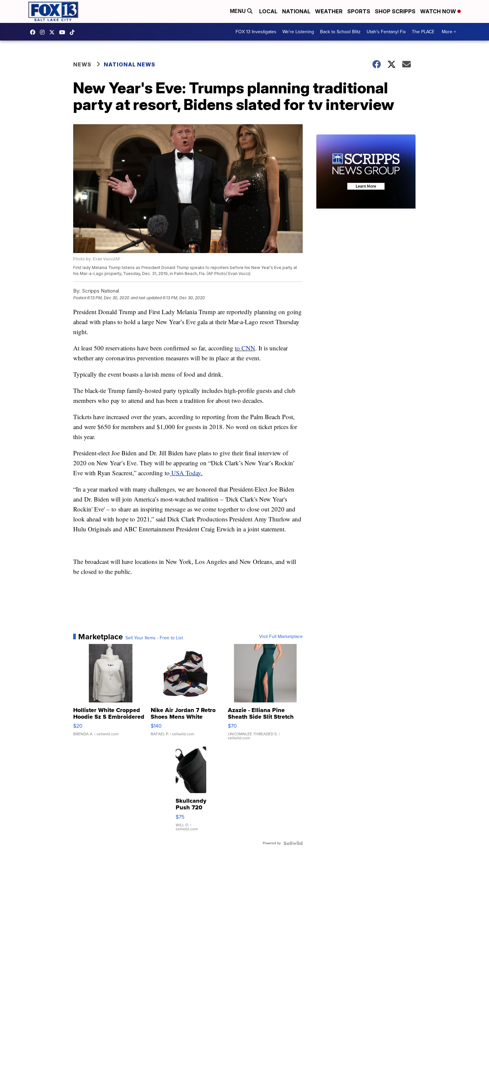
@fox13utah (74, 32)
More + (449, 31)
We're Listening (298, 31)
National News (129, 64)
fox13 (53, 32)
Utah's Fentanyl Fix (386, 31)
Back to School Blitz (340, 31)
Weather (329, 11)
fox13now (44, 32)
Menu (238, 11)
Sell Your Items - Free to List (154, 638)
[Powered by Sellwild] (293, 843)
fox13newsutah (34, 32)
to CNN (245, 348)
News (82, 64)
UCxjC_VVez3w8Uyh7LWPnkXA (64, 32)
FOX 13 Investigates (256, 31)
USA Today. (186, 473)
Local (268, 11)
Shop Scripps (395, 11)
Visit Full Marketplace (281, 636)
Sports (358, 11)
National (296, 11)
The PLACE (423, 31)
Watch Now (438, 11)
